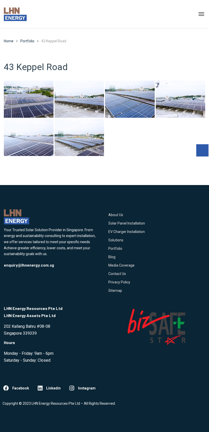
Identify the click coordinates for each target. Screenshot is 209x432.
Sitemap (115, 291)
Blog (111, 257)
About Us (115, 215)
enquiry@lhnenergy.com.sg (29, 265)
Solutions (115, 240)
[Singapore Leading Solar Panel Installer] (15, 14)
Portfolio (115, 248)
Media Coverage (121, 265)
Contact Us (117, 274)
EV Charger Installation (126, 232)
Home (9, 41)
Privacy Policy (119, 282)
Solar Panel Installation (126, 223)
